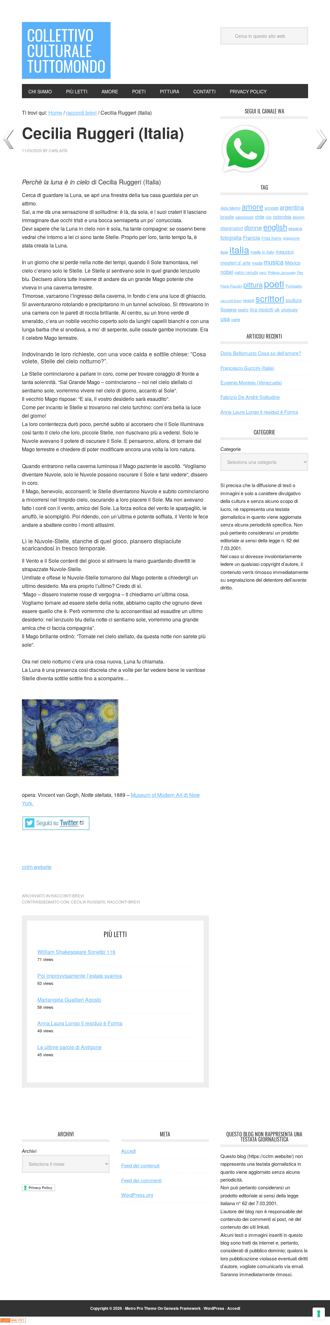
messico (285, 251)
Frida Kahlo (271, 238)
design (299, 217)
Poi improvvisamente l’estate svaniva (79, 975)
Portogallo (294, 285)
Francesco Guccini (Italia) (247, 367)
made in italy (262, 252)
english (275, 226)
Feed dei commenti (141, 1180)
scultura (294, 300)
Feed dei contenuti (140, 1165)
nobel (226, 272)
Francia (251, 237)
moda (257, 263)
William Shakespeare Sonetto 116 (76, 951)
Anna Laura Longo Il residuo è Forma (79, 1023)
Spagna (228, 309)
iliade (224, 252)
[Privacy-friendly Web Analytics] (13, 1320)
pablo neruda (246, 272)
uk (277, 309)
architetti (271, 208)
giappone (291, 238)
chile (259, 216)
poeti (274, 283)
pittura (253, 284)
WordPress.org (137, 1194)
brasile (227, 217)
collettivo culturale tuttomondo (66, 50)
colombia (282, 216)
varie (235, 319)
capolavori (244, 217)
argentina (292, 207)
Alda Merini (230, 208)
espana (295, 228)
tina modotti (261, 309)
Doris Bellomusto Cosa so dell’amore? (260, 353)
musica (274, 261)
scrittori (270, 298)
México (292, 262)
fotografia (231, 237)
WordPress (214, 1308)
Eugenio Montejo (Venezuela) (251, 382)
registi (248, 300)
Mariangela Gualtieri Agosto (69, 999)
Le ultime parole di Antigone (69, 1047)
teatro (243, 310)
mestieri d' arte (235, 262)
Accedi (128, 1150)
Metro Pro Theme (141, 1308)
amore (252, 206)
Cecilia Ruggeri (88, 901)
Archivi (29, 1150)
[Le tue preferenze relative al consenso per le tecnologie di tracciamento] (319, 1314)
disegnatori (231, 228)
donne (253, 227)
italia (239, 249)
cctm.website (37, 867)
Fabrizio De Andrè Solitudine (250, 396)
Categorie (230, 448)
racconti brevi (67, 895)
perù (263, 272)
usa (225, 318)
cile (269, 217)
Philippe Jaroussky (282, 272)
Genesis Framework (182, 1308)
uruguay (289, 309)
